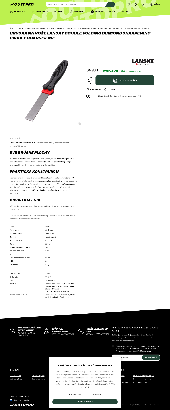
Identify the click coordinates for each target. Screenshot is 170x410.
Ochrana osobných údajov (143, 375)
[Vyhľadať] (110, 4)
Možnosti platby (16, 379)
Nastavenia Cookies (140, 382)
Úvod (11, 28)
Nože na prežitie (56, 28)
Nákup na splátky (38, 375)
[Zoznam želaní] (128, 4)
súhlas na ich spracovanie (149, 348)
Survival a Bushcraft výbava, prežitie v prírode (32, 28)
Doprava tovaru (15, 375)
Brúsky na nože (70, 28)
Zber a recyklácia (38, 379)
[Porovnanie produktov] (135, 4)
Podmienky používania (142, 379)
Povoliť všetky (85, 402)
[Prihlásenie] (143, 4)
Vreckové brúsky (84, 28)
